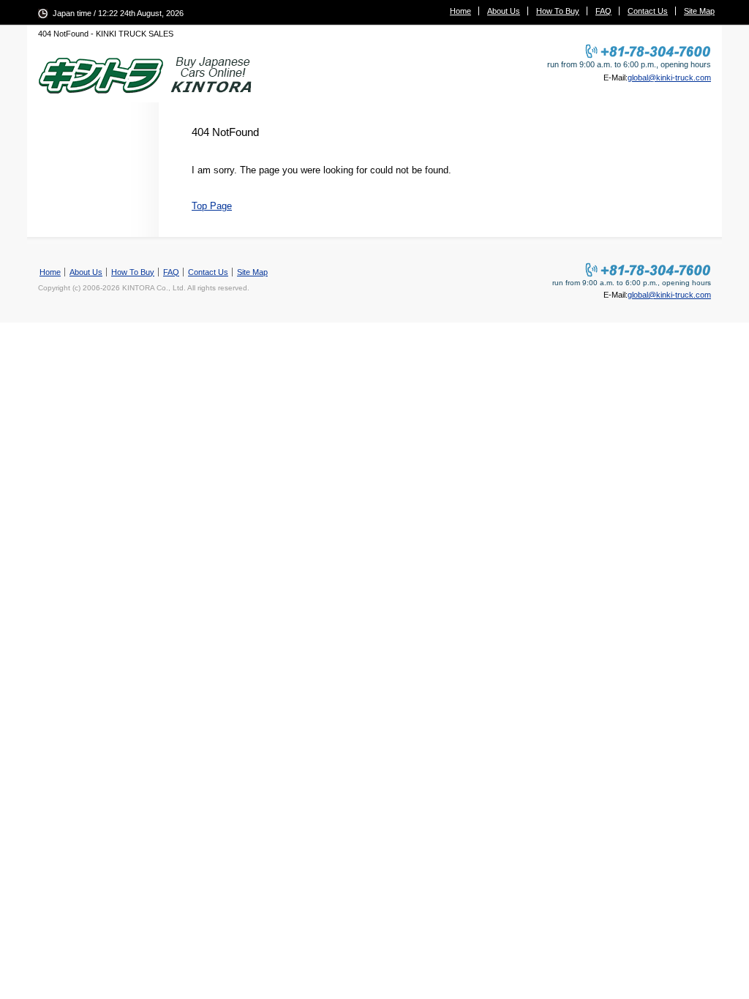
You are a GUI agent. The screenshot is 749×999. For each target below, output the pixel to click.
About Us (503, 11)
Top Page (212, 205)
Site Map (699, 11)
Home (460, 11)
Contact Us (648, 11)
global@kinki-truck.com (669, 77)
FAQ (603, 11)
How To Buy (557, 11)
